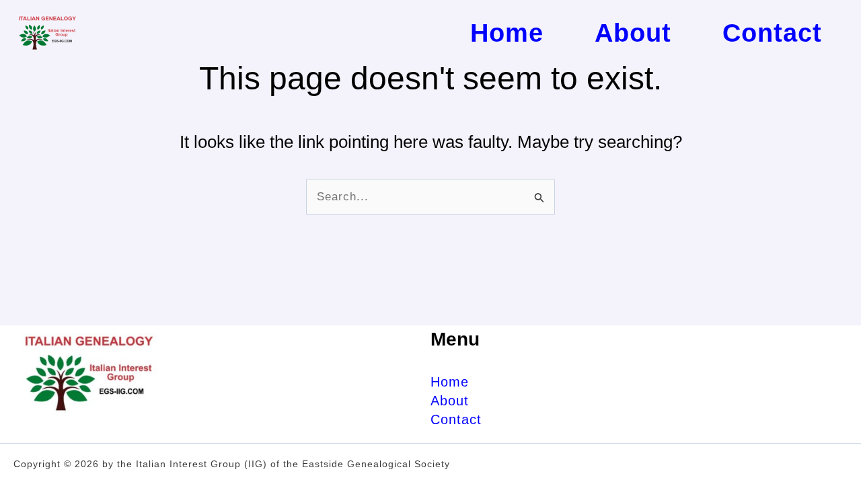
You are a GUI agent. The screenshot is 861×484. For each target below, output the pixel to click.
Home (449, 381)
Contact (456, 419)
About (449, 400)
